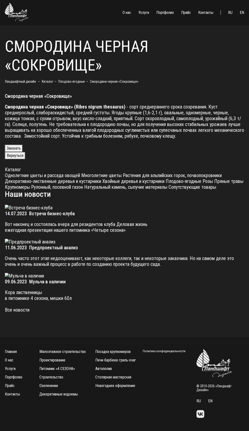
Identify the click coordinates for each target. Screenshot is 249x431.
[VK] (200, 414)
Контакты (205, 12)
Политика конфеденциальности (164, 351)
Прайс (186, 12)
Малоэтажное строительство (62, 351)
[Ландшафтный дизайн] (16, 20)
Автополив (103, 368)
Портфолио (165, 12)
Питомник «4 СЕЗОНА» (57, 368)
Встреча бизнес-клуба (52, 213)
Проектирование (52, 360)
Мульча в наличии (47, 282)
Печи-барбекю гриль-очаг (115, 360)
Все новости (17, 310)
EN (242, 12)
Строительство (51, 377)
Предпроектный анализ (53, 248)
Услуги (143, 12)
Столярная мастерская (113, 377)
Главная (11, 351)
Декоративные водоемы (58, 394)
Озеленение (48, 385)
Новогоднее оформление (115, 385)
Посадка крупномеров (113, 351)
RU (230, 12)
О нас (127, 12)
